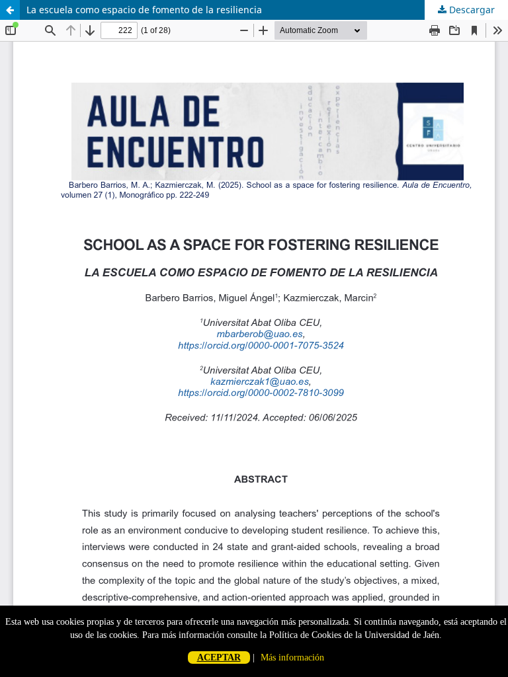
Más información (292, 657)
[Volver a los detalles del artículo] (10, 10)
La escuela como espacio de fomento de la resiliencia (144, 9)
